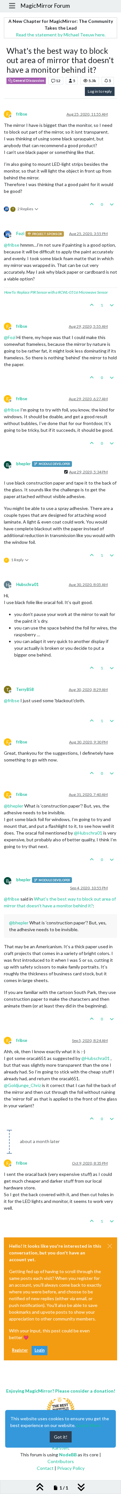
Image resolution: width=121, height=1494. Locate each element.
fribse (21, 114)
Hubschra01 (27, 584)
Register (20, 1350)
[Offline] (10, 233)
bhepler (23, 463)
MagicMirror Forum (45, 5)
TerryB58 (25, 689)
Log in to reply (100, 91)
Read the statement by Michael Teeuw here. (61, 34)
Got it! (60, 1437)
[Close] (109, 1246)
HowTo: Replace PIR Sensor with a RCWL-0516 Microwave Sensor (56, 292)
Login (40, 1350)
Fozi (20, 233)
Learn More (88, 1425)
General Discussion (28, 80)
